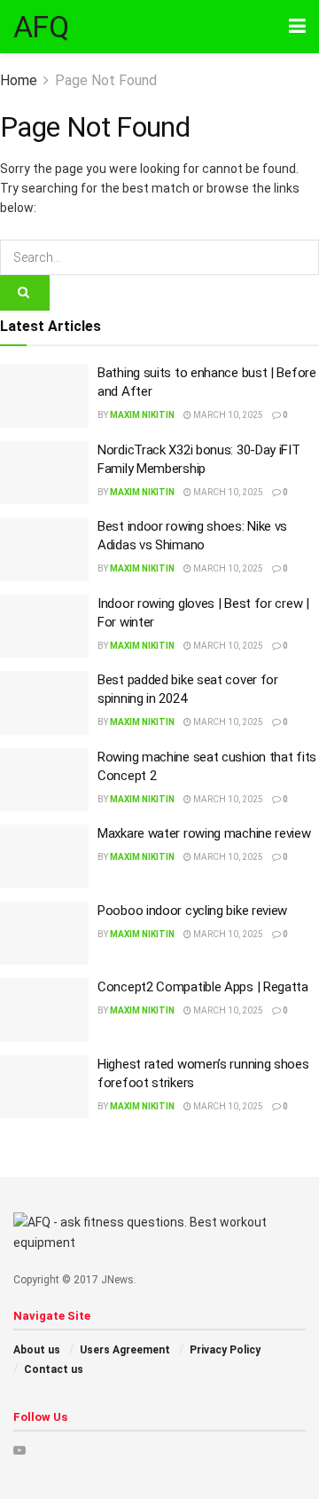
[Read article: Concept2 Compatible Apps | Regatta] (44, 1010)
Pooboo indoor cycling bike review (192, 911)
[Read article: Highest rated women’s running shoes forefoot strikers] (44, 1087)
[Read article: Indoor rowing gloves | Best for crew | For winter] (44, 627)
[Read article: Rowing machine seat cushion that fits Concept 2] (44, 780)
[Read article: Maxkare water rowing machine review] (44, 856)
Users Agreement (125, 1350)
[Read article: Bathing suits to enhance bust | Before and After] (44, 396)
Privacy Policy (225, 1350)
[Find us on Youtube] (19, 1450)
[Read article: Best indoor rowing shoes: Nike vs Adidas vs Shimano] (44, 549)
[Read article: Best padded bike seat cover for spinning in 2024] (44, 703)
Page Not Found (106, 80)
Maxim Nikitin (142, 415)
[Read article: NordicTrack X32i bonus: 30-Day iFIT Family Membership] (44, 473)
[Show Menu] (297, 26)
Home (18, 80)
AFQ (40, 27)
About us (36, 1350)
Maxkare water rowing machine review (204, 833)
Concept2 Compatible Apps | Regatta (202, 987)
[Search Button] (25, 293)
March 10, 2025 (227, 415)
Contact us (53, 1369)
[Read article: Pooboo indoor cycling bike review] (44, 934)
